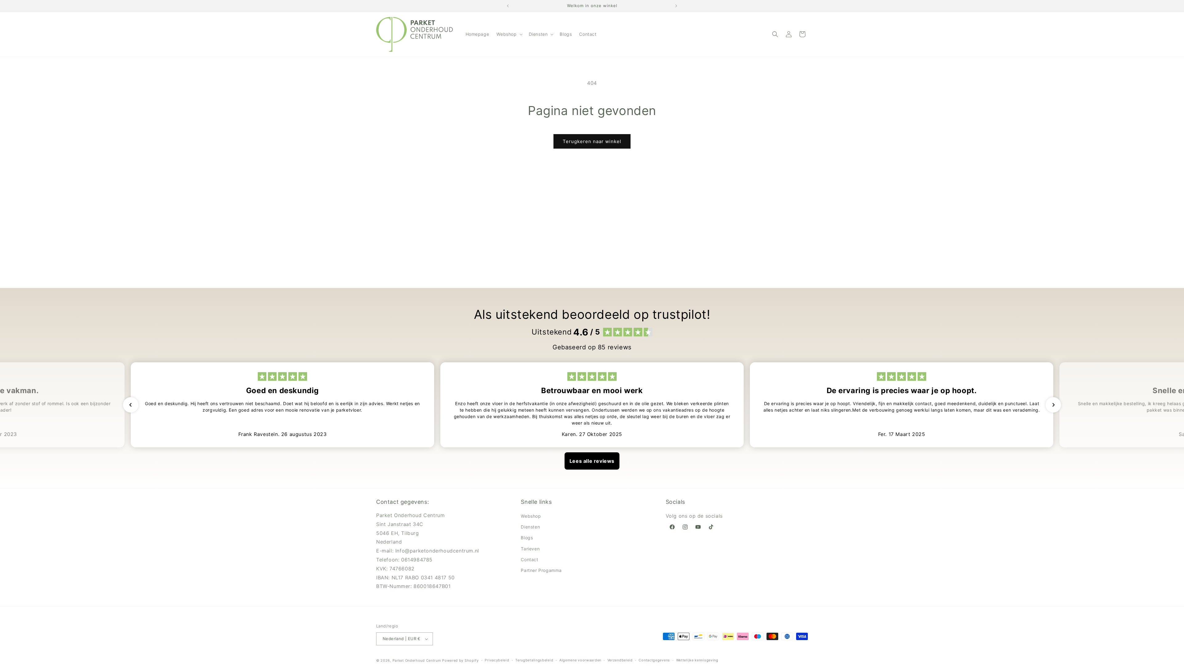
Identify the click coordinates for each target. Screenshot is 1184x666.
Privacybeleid (497, 660)
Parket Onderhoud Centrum (417, 660)
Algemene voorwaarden (580, 660)
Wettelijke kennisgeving (697, 660)
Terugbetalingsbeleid (534, 660)
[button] (509, 34)
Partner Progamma (541, 570)
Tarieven (530, 548)
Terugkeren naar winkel (592, 141)
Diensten (530, 526)
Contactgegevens (654, 660)
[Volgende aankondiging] (676, 6)
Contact (529, 559)
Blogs (527, 537)
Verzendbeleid (620, 660)
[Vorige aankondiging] (508, 6)
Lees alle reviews (592, 461)
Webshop (531, 516)
